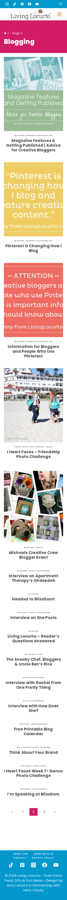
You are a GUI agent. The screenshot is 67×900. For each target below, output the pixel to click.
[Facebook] (29, 4)
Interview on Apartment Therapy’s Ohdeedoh (33, 578)
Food (39, 654)
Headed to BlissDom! (33, 599)
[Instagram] (7, 4)
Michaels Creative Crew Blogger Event (33, 555)
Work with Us (44, 853)
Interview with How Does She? (33, 708)
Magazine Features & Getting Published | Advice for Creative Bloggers (33, 145)
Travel (49, 447)
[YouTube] (37, 4)
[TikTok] (14, 4)
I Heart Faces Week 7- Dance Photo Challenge (33, 773)
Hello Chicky (33, 890)
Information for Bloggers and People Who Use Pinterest (33, 351)
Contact (19, 857)
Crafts (39, 547)
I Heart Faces (21, 447)
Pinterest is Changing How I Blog (33, 248)
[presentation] (33, 94)
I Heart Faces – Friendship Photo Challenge (33, 454)
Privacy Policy (43, 857)
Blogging (19, 135)
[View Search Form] (60, 4)
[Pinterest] (22, 4)
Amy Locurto (17, 885)
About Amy (21, 853)
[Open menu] (59, 14)
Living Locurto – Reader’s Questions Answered (34, 639)
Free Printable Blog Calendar (33, 731)
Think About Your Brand (33, 752)
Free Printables (40, 724)
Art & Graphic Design (27, 747)
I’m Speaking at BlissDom (33, 794)
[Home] (5, 33)
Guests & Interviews (39, 571)
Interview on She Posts (33, 617)
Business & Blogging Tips (39, 135)
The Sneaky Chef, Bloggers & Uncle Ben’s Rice (33, 662)
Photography (37, 447)
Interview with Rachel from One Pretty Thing (33, 685)
